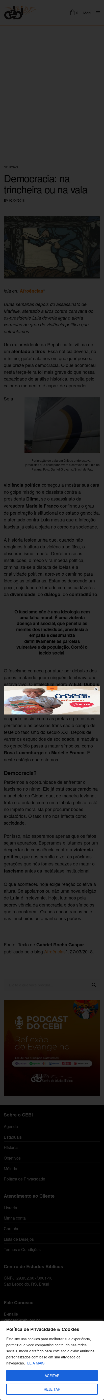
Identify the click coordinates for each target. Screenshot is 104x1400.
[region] (52, 1360)
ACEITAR (52, 1375)
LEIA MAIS (35, 1362)
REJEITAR (52, 1389)
